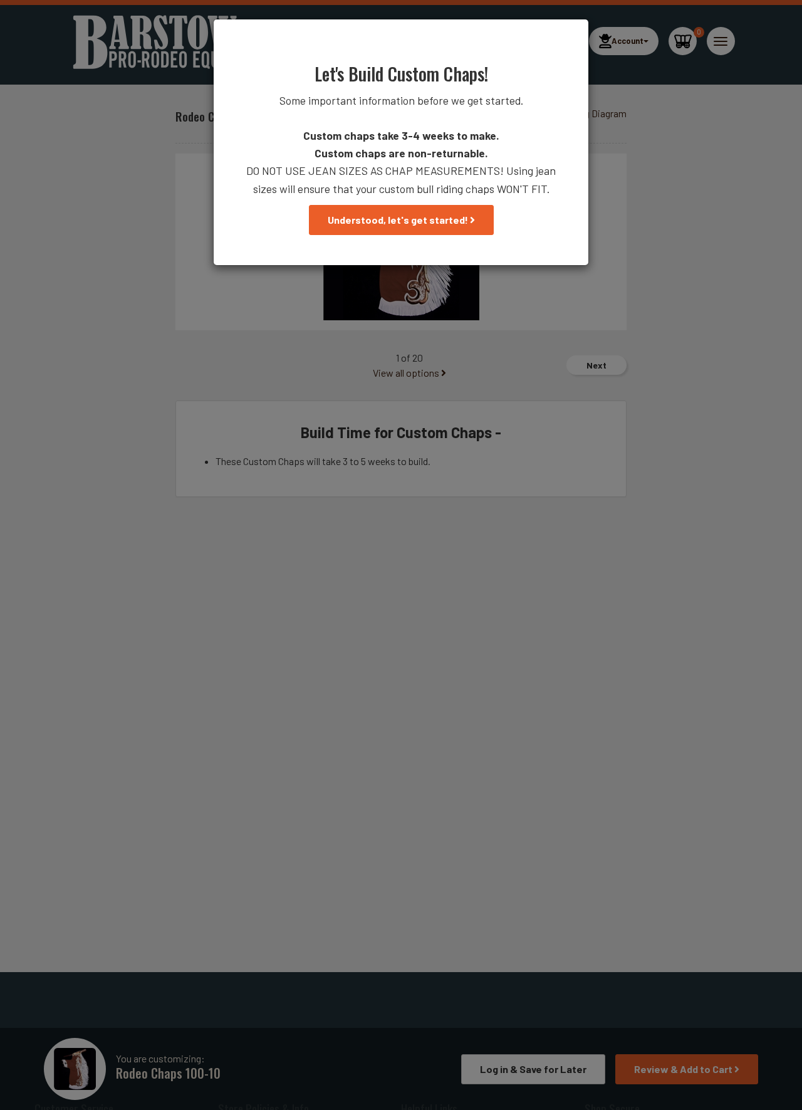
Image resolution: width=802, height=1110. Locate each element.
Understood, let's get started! (399, 220)
